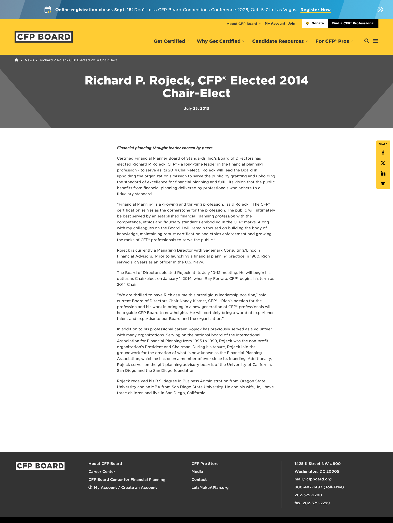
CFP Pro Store (205, 464)
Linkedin (383, 173)
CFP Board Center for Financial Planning (126, 479)
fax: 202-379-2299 (312, 503)
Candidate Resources (278, 41)
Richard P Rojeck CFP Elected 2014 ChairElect (78, 60)
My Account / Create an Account (125, 487)
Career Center (101, 471)
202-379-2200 (308, 495)
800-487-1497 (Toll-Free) (319, 487)
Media (197, 471)
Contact (199, 479)
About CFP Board (242, 24)
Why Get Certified (219, 41)
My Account (275, 23)
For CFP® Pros (332, 41)
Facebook (383, 153)
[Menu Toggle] (375, 41)
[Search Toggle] (366, 41)
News (29, 60)
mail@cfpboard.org (313, 479)
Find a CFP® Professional (353, 23)
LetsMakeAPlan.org (210, 487)
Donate (318, 23)
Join (291, 23)
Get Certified (169, 41)
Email (383, 184)
